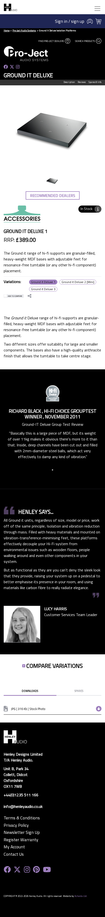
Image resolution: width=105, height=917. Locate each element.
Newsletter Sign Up (22, 832)
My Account (14, 847)
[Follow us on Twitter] (12, 67)
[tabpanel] (52, 421)
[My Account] (90, 21)
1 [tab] (52, 469)
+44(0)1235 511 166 (21, 795)
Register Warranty (21, 840)
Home (7, 30)
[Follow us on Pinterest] (36, 869)
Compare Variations (54, 665)
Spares (78, 691)
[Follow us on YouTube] (47, 869)
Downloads (30, 691)
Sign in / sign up (69, 21)
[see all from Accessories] (22, 217)
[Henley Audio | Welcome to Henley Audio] (10, 7)
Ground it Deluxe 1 (43, 282)
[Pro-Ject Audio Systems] (35, 53)
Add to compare (15, 296)
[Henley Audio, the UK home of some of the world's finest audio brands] (15, 736)
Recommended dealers (52, 195)
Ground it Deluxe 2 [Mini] (78, 282)
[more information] (97, 209)
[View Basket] (98, 21)
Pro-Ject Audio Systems (24, 30)
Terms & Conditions (22, 818)
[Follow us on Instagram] (18, 67)
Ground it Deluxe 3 (43, 289)
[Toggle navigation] (97, 8)
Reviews (82, 82)
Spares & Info (94, 82)
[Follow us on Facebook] (6, 67)
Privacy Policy (16, 825)
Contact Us (14, 854)
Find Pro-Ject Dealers (51, 41)
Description (69, 82)
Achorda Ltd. (80, 896)
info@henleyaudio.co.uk (23, 806)
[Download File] (97, 709)
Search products (85, 41)
